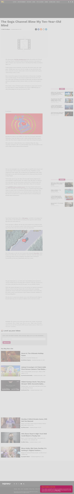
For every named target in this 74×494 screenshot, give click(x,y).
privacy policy (57, 490)
